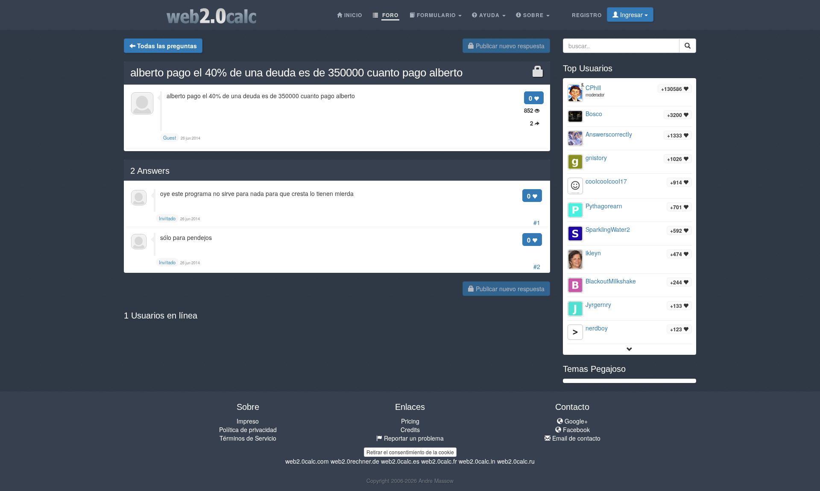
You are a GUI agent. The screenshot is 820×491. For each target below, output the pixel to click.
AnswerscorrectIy (609, 134)
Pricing (410, 421)
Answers (150, 170)
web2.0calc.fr (439, 461)
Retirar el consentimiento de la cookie (410, 452)
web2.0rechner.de (355, 461)
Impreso (248, 421)
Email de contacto (575, 438)
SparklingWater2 (608, 229)
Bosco (594, 113)
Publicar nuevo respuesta (509, 45)
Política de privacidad (248, 429)
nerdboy (597, 328)
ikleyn (593, 252)
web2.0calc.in (477, 461)
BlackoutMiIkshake (611, 281)
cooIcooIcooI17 (606, 181)
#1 (536, 222)
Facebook (575, 429)
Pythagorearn (604, 206)
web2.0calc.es (400, 461)
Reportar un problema (413, 438)
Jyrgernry (598, 304)
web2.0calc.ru (516, 461)
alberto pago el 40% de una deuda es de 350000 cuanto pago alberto (296, 72)
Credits (410, 429)
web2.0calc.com (307, 461)
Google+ (575, 421)
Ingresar (631, 14)
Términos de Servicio (248, 438)
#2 (536, 266)
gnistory (596, 157)
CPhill (593, 87)
